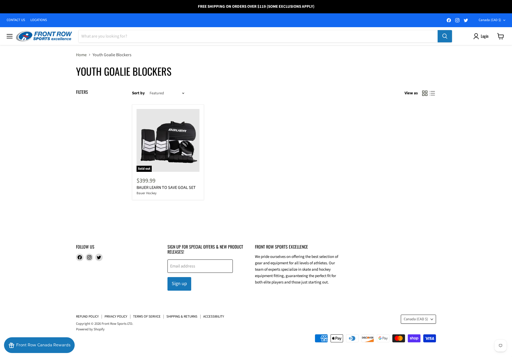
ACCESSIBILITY (213, 316)
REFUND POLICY (87, 316)
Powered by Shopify (90, 329)
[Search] (445, 36)
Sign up (179, 283)
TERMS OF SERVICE (147, 316)
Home (81, 54)
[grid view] (425, 93)
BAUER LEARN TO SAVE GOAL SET (166, 187)
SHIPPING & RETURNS (181, 316)
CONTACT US (16, 20)
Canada (490, 20)
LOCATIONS (38, 20)
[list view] (432, 93)
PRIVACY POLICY (116, 316)
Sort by (138, 93)
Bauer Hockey (147, 193)
